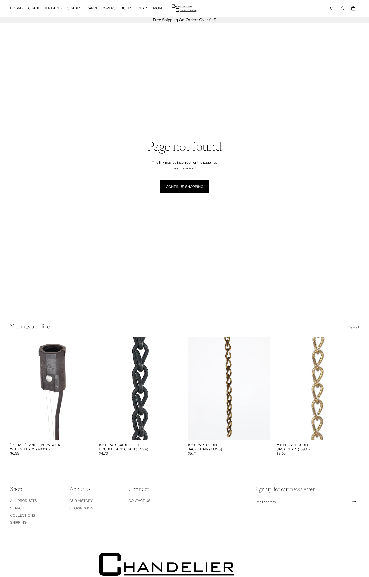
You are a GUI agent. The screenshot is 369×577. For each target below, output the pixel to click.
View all (353, 327)
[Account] (342, 8)
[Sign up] (354, 502)
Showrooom (81, 508)
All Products (23, 500)
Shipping (18, 522)
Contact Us (139, 500)
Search (17, 508)
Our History (81, 500)
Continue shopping (184, 186)
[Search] (331, 8)
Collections (22, 515)
